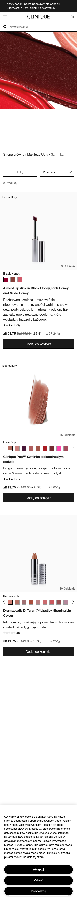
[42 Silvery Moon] (66, 602)
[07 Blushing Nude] (24, 602)
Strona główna (13, 154)
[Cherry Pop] (45, 448)
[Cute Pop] (66, 448)
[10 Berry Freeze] (31, 602)
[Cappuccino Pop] (38, 448)
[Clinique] (38, 17)
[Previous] (4, 448)
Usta (44, 154)
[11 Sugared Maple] (38, 602)
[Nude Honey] (13, 279)
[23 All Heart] (52, 602)
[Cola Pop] (52, 448)
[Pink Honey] (20, 279)
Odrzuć (38, 880)
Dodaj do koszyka (39, 344)
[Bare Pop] (10, 448)
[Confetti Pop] (59, 448)
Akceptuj (38, 869)
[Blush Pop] (31, 448)
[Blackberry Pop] (24, 448)
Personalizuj (38, 891)
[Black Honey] (6, 279)
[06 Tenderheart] (17, 602)
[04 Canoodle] (10, 602)
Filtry (20, 172)
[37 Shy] (59, 602)
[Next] (72, 448)
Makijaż (33, 154)
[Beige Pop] (17, 448)
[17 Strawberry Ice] (45, 602)
